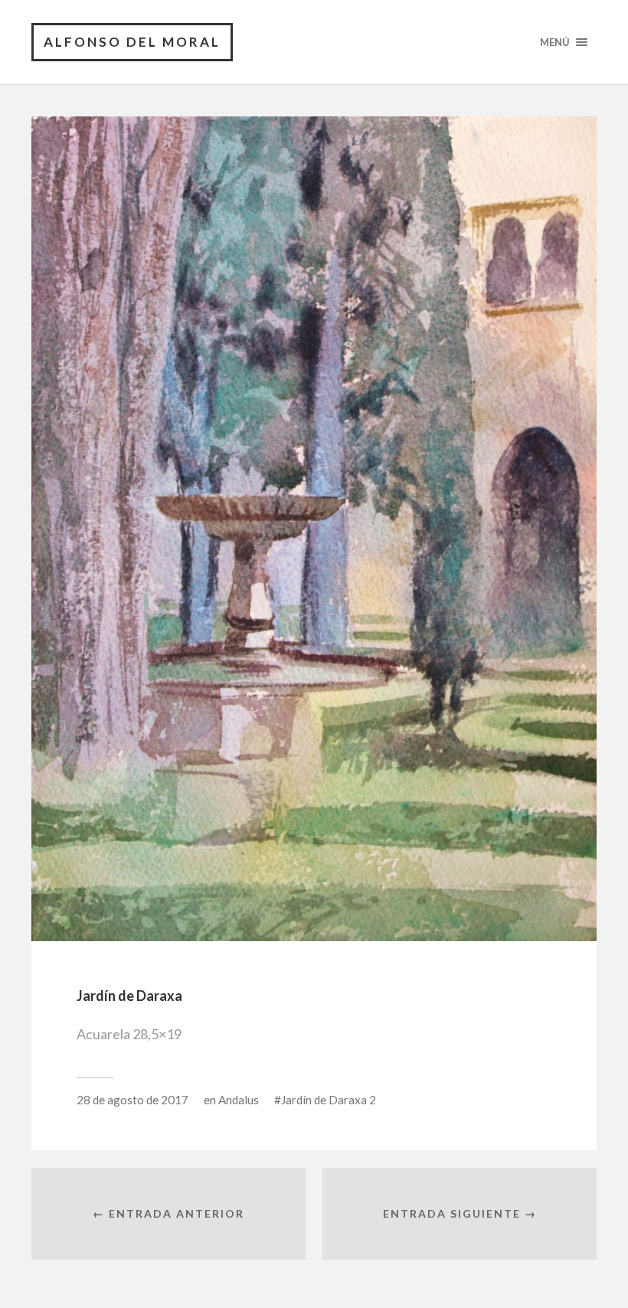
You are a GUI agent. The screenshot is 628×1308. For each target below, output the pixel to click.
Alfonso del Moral (132, 42)
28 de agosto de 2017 (132, 1100)
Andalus (238, 1100)
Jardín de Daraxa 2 (328, 1100)
